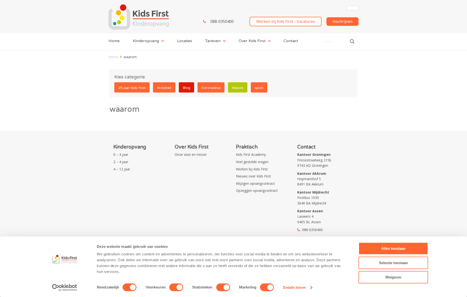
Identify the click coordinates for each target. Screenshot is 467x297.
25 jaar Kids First (132, 88)
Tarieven (213, 40)
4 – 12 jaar (121, 169)
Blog (186, 88)
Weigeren (393, 277)
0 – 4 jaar (120, 154)
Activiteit (164, 88)
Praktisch (247, 147)
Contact (291, 40)
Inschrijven (342, 21)
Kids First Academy (251, 154)
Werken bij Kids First (252, 169)
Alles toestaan (393, 248)
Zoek (352, 41)
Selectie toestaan (393, 263)
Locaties (184, 40)
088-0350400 (222, 21)
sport (259, 88)
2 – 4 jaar (120, 161)
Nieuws (237, 88)
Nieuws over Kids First (253, 176)
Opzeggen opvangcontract (257, 190)
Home (114, 40)
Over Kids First (252, 40)
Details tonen (294, 287)
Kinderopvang (146, 40)
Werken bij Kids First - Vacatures (285, 21)
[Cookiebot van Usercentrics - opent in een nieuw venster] (64, 287)
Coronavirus (211, 88)
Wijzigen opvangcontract (255, 183)
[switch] (176, 287)
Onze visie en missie (191, 154)
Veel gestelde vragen (252, 161)
